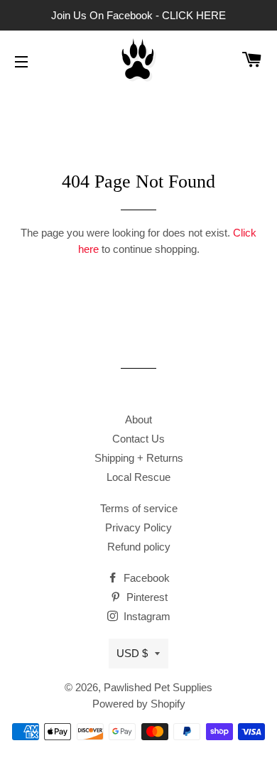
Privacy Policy (138, 527)
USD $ (132, 653)
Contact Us (138, 439)
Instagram (145, 616)
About (138, 419)
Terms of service (139, 508)
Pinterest (146, 597)
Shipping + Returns (138, 458)
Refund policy (138, 547)
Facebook (145, 578)
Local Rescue (138, 477)
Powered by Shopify (138, 704)
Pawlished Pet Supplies (158, 687)
